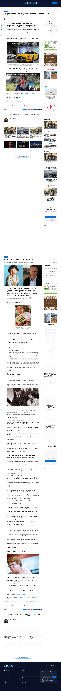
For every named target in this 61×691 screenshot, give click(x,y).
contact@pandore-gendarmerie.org (9, 678)
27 (50, 275)
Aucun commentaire (25, 262)
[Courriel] (1, 33)
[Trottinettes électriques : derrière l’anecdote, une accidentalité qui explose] (36, 130)
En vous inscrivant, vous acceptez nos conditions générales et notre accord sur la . (48, 680)
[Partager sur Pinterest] (55, 19)
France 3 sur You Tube (15, 98)
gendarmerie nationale (17, 101)
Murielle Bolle (32, 601)
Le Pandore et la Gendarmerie (20, 594)
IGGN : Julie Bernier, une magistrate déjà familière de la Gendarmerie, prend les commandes (10, 150)
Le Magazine (43, 5)
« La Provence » (20, 597)
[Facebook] (1, 25)
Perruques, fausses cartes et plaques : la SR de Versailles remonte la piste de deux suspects (22, 150)
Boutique (49, 5)
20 (50, 30)
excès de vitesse (11, 101)
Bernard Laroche (6, 601)
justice (22, 5)
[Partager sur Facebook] (52, 19)
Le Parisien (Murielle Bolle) (28, 597)
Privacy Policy (50, 220)
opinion (30, 5)
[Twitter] (1, 27)
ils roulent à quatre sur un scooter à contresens (27, 93)
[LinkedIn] (1, 29)
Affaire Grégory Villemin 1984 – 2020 (15, 114)
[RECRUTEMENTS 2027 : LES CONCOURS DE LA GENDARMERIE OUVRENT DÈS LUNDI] (10, 130)
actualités (12, 5)
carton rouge (6, 101)
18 (46, 30)
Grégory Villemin (27, 601)
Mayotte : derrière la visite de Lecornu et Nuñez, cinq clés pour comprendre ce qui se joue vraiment (23, 136)
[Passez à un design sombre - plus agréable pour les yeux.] (55, 0)
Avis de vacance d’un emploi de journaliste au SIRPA (33, 114)
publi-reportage (37, 5)
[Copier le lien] (1, 35)
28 (52, 275)
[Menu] (4, 3)
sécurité (17, 5)
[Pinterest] (1, 31)
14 (52, 29)
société (26, 5)
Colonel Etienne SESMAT (13, 601)
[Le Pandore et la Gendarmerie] (30, 3)
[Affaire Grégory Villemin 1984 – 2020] (23, 275)
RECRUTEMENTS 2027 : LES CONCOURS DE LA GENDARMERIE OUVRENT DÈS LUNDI (10, 136)
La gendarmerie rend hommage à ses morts (14, 614)
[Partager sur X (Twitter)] (53, 19)
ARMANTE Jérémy (12, 118)
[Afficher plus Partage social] (56, 19)
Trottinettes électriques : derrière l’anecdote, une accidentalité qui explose (35, 136)
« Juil (44, 35)
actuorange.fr (12, 95)
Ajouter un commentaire (23, 156)
